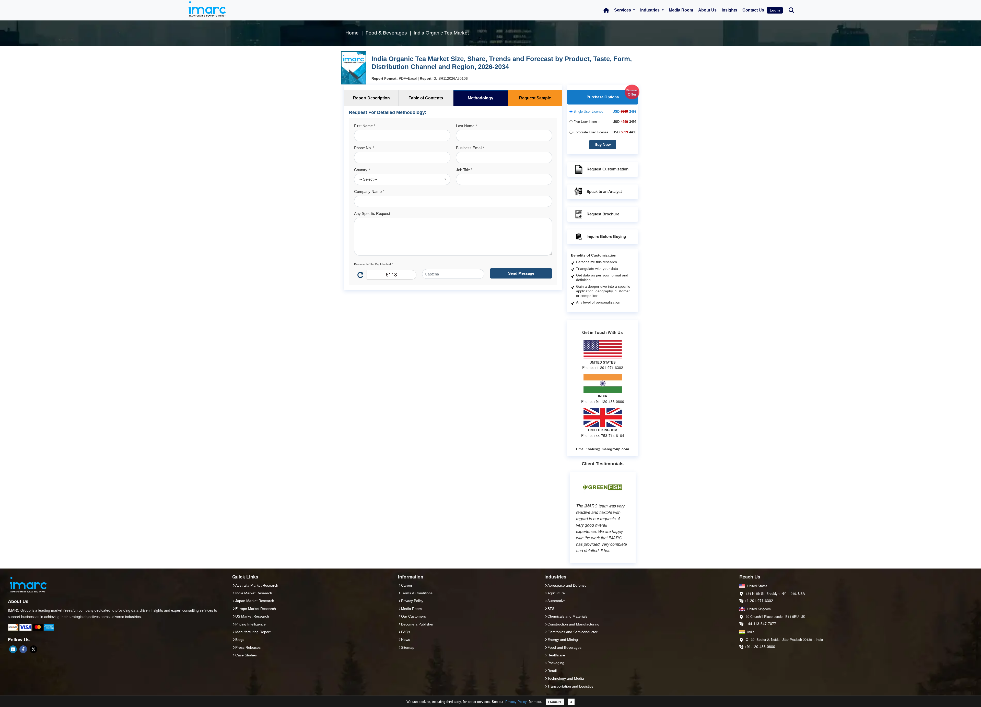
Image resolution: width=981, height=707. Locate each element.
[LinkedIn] (13, 649)
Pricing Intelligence (250, 624)
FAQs (405, 632)
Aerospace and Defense (567, 585)
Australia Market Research (256, 585)
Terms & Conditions (417, 593)
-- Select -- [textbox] (368, 179)
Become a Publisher (417, 624)
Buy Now (602, 144)
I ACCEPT (554, 702)
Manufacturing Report (253, 632)
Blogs (239, 640)
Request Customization (607, 169)
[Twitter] (33, 649)
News (405, 640)
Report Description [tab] (371, 98)
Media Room (681, 10)
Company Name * (369, 191)
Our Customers (413, 616)
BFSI (551, 609)
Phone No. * (364, 148)
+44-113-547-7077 (761, 624)
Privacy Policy (516, 701)
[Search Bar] (791, 10)
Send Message (521, 273)
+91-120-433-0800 (760, 647)
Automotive (556, 601)
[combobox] (402, 179)
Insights (729, 10)
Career (406, 585)
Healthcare (556, 655)
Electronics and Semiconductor (572, 632)
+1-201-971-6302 (759, 601)
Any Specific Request (372, 213)
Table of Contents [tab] (426, 98)
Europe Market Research (255, 609)
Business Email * (470, 148)
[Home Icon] (606, 10)
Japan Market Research (254, 601)
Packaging (555, 663)
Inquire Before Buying (606, 236)
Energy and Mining (562, 640)
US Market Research (252, 616)
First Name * (364, 126)
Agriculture (556, 593)
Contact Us (753, 10)
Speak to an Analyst (604, 191)
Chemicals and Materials (567, 616)
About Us (707, 10)
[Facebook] (23, 649)
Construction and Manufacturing (573, 624)
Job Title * (464, 170)
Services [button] (623, 10)
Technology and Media (565, 678)
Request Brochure (603, 214)
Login (775, 10)
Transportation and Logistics (570, 686)
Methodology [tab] (480, 98)
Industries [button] (650, 10)
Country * (362, 170)
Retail (552, 671)
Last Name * (466, 126)
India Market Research (253, 593)
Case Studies (246, 655)
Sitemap (407, 647)
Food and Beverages (564, 647)
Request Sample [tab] (535, 98)
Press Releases (248, 647)
